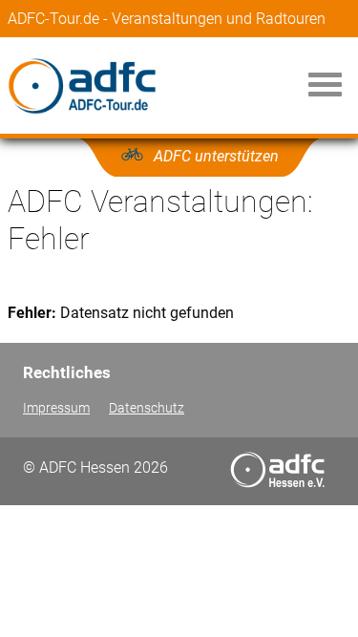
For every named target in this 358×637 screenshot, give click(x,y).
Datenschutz (146, 408)
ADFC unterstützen (216, 156)
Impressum (56, 408)
